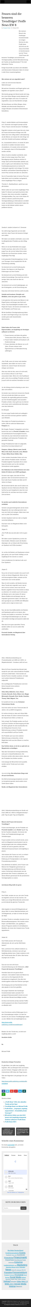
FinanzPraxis (9, 1260)
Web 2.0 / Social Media (15, 1284)
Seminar (7, 1277)
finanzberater (21, 1255)
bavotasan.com (23, 1304)
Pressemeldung (19, 1272)
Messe (17, 1267)
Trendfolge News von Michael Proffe (16, 1106)
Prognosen (11, 1275)
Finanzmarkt (20, 1257)
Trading (19, 1279)
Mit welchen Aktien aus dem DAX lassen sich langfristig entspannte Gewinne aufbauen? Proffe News (15, 1117)
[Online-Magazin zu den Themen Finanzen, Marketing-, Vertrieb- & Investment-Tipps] (15, 7)
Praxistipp (8, 1272)
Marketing (22, 1265)
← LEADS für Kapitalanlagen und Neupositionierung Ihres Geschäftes (8, 1131)
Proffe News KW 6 (10, 1122)
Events (22, 1253)
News (8, 1269)
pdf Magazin (18, 1270)
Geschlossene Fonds (20, 1260)
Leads (15, 1265)
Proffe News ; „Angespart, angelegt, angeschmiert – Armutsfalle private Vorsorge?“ (16, 1111)
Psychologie (19, 1275)
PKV (23, 1270)
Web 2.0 (24, 1281)
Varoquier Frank (6, 28)
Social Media (15, 1277)
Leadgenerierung (9, 1265)
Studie (12, 1279)
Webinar (12, 1286)
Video (19, 1281)
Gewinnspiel (11, 1262)
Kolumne (18, 1262)
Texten (15, 1279)
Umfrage (23, 1279)
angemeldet (11, 1145)
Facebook (8, 1255)
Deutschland (18, 1250)
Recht (25, 1275)
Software (23, 1277)
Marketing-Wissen (11, 1267)
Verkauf (6, 1281)
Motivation (22, 1267)
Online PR (13, 1270)
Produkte (6, 1275)
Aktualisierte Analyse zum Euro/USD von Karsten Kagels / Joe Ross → (22, 1131)
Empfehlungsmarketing (12, 1253)
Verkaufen (13, 1281)
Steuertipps (8, 1279)
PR (25, 1270)
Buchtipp (11, 1250)
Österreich (19, 1286)
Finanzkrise (8, 1258)
